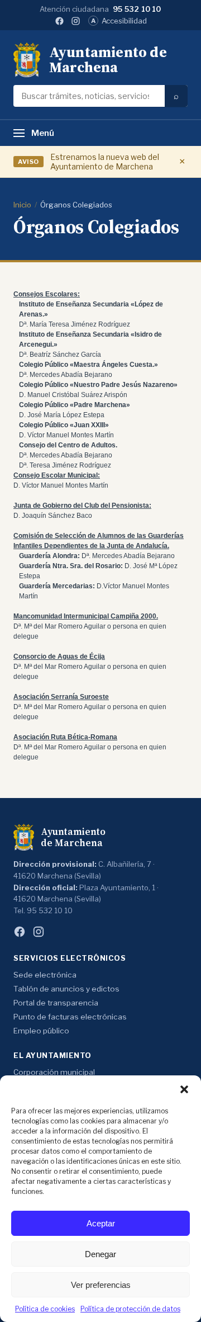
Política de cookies (45, 1309)
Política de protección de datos (130, 1309)
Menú (42, 133)
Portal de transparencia (55, 1002)
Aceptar (101, 1223)
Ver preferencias (101, 1285)
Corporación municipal (54, 1072)
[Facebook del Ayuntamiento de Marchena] (59, 21)
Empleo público (41, 1030)
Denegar (100, 1254)
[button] (184, 1089)
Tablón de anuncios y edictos (66, 988)
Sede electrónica (44, 974)
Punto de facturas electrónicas (70, 1016)
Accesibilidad (119, 20)
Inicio (22, 204)
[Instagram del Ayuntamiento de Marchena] (75, 21)
